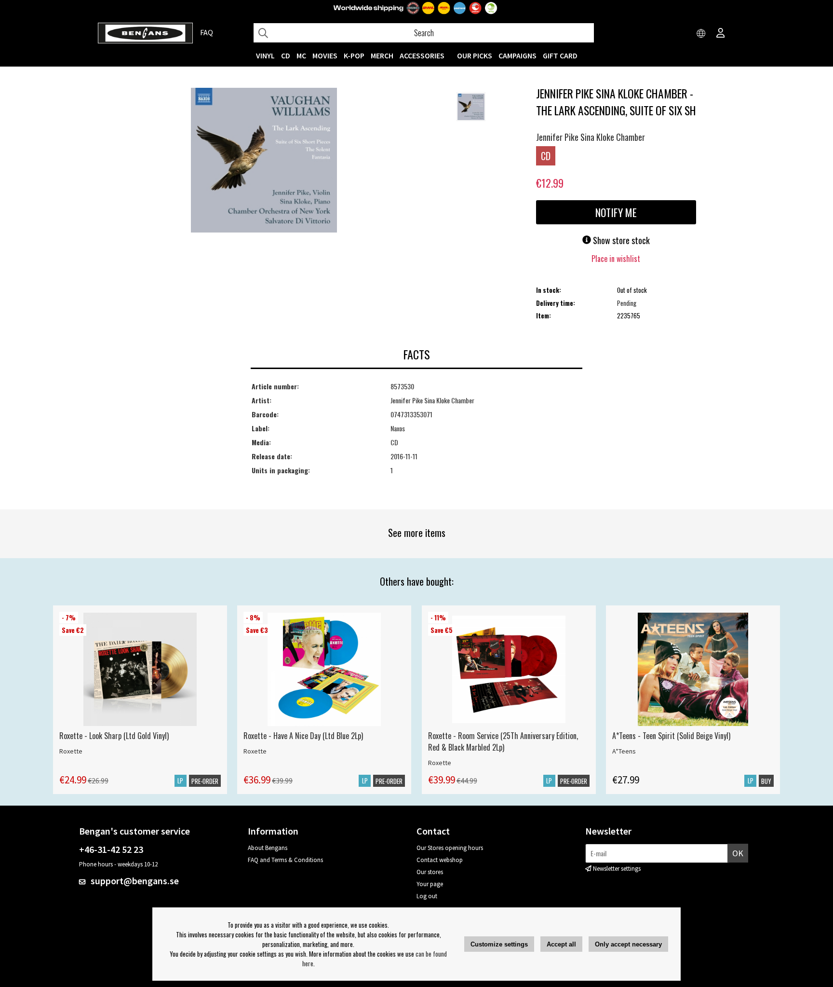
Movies (324, 55)
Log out (426, 896)
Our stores (429, 872)
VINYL (265, 55)
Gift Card (560, 55)
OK (737, 853)
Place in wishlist (615, 258)
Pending (626, 303)
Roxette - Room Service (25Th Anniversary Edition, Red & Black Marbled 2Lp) (503, 741)
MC (301, 55)
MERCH (382, 55)
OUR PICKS (474, 55)
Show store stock (620, 240)
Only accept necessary (628, 944)
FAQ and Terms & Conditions (285, 860)
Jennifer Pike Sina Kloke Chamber (590, 137)
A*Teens (624, 751)
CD (285, 55)
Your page (429, 884)
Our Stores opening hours (449, 848)
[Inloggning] (720, 34)
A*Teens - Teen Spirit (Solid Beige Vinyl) (671, 735)
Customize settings (499, 944)
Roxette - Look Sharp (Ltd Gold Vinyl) (114, 735)
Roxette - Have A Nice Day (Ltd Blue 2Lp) (303, 735)
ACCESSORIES (422, 55)
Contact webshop (439, 860)
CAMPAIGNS (517, 55)
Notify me (616, 212)
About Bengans (267, 848)
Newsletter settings (617, 868)
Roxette (70, 751)
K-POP (354, 55)
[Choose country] (701, 33)
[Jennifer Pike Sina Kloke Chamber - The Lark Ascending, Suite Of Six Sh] (264, 161)
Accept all (561, 944)
